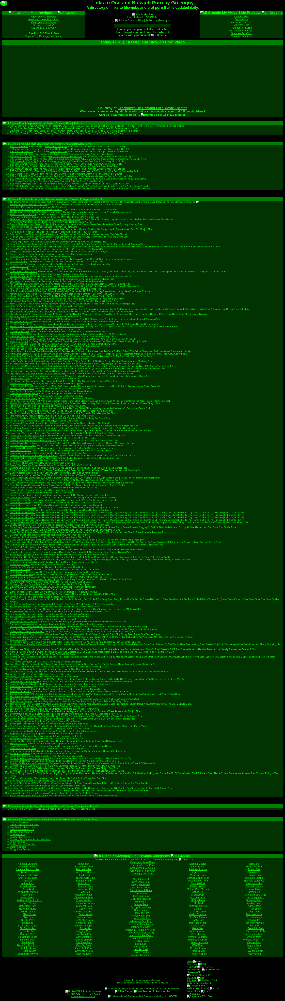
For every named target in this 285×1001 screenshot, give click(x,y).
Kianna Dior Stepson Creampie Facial (28, 354)
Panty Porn (198, 920)
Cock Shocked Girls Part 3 (22, 515)
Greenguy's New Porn (142, 865)
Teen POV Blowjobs (19, 709)
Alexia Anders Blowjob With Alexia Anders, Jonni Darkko (37, 649)
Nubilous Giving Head (20, 251)
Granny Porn (141, 904)
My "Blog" (192, 977)
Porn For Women (198, 931)
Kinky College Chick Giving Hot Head (28, 344)
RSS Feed (192, 980)
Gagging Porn (83, 931)
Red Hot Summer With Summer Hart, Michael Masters (36, 209)
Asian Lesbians (27, 886)
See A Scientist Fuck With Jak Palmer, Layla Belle (34, 790)
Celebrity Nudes (84, 894)
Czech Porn (85, 908)
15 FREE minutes (117, 114)
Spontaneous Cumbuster (21, 736)
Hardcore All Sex (141, 915)
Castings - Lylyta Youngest (23, 535)
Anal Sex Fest (241, 16)
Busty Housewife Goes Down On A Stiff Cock (31, 549)
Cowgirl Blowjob (17, 487)
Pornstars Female (197, 939)
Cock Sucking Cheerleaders (23, 507)
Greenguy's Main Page (43, 16)
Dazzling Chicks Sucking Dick (24, 468)
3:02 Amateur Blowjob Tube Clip (25, 179)
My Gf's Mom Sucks (20, 276)
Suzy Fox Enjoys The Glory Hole (25, 716)
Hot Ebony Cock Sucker (21, 381)
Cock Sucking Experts (20, 505)
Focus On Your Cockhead (22, 411)
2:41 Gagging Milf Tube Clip (23, 161)
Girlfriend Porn (141, 896)
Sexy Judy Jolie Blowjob (21, 781)
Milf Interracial (197, 897)
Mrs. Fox (14, 289)
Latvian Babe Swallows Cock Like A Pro (29, 334)
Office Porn (199, 911)
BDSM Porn (27, 920)
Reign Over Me (17, 207)
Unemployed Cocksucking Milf (24, 681)
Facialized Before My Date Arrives (65, 156)
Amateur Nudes (27, 866)
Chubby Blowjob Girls (20, 525)
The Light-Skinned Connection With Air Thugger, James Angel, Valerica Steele (47, 326)
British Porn (84, 883)
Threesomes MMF (254, 934)
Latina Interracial (141, 938)
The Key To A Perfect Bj (21, 359)
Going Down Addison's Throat (24, 393)
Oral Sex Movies (198, 917)
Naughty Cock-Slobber (20, 269)
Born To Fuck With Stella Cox (24, 567)
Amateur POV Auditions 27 (67, 188)
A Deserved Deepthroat (21, 662)
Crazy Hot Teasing (19, 485)
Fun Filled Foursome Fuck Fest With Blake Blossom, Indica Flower (42, 401)
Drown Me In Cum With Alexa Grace (27, 435)
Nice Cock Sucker (18, 261)
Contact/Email (194, 994)
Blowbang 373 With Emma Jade (25, 584)
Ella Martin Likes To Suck (22, 425)
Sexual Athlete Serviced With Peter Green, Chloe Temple (37, 783)
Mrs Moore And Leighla (21, 286)
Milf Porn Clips (241, 24)
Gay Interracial (141, 879)
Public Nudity (198, 950)
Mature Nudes (198, 886)
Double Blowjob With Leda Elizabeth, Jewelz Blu (33, 440)
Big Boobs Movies (27, 925)
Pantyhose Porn (197, 922)
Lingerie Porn (198, 872)
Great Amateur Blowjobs (21, 391)
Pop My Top (15, 241)
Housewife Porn (142, 918)
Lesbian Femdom (140, 952)
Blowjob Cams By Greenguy (23, 128)
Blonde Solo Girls (85, 877)
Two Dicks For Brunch (20, 691)
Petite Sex (197, 928)
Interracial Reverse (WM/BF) (140, 929)
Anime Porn (27, 883)
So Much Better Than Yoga (23, 748)
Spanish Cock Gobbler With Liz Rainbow (29, 746)
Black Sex (83, 863)
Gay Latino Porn (141, 882)
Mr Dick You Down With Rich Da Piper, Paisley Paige (35, 291)
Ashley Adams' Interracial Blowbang (27, 631)
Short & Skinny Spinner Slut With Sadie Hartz (32, 773)
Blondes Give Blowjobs (21, 589)
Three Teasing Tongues (21, 701)
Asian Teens (27, 897)
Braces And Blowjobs (20, 564)
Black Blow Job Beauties (22, 604)
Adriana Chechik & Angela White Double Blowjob (33, 657)
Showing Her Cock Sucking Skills (26, 768)
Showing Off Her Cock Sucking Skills (28, 761)
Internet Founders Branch (83, 996)
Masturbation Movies (198, 877)
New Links (192, 964)
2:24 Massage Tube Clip (21, 151)
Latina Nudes (142, 941)
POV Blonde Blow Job (20, 232)
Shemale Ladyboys (254, 880)
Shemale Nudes (254, 886)
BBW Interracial (27, 908)
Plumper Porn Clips (241, 27)
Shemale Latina (254, 883)
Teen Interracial (254, 914)
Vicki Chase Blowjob (20, 679)
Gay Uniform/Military (141, 890)
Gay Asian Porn (83, 939)
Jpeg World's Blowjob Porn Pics (25, 827)
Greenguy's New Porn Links (43, 19)
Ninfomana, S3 (17, 256)
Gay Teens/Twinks (141, 887)
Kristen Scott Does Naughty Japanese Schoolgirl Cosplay (37, 339)
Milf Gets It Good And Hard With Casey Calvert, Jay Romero (39, 311)
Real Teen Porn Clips (241, 30)
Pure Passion (16, 217)
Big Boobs (27, 922)
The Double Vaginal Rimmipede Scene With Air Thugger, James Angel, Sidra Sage (49, 202)
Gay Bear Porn (84, 942)
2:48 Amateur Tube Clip (21, 169)
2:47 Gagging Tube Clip (21, 159)
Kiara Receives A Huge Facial (24, 349)
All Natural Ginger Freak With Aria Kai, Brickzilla (33, 642)
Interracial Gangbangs (141, 924)
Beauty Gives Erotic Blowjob (23, 621)
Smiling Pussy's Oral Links (23, 844)
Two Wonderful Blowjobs (21, 686)
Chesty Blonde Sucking (21, 530)
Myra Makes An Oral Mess (22, 274)
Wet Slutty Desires (59, 154)
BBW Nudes (29, 914)
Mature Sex (198, 891)
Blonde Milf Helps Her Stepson (24, 592)
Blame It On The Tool (20, 597)
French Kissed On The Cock (23, 406)
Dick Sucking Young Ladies (23, 445)
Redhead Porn (254, 866)
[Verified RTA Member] (152, 991)
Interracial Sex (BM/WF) (141, 932)
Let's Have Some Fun (20, 329)
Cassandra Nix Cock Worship (24, 537)
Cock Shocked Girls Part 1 (22, 517)
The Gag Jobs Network (21, 832)
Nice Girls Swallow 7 (64, 164)
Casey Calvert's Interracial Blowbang (27, 540)
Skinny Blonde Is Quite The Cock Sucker (29, 758)
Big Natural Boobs (27, 936)
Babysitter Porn (27, 905)
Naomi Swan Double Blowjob (23, 271)
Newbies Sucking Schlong (22, 264)
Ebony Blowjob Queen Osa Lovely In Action (31, 430)
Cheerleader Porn (83, 897)
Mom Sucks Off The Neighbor (24, 299)
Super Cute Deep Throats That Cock (27, 719)
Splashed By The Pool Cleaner (24, 738)
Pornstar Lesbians (198, 936)
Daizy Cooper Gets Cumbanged (25, 478)
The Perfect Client (58, 151)
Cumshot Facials (85, 903)
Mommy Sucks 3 (61, 161)
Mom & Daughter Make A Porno (25, 303)
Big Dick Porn (27, 934)
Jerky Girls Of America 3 (69, 183)
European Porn (84, 917)
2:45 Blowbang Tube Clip (22, 166)
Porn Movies (198, 934)
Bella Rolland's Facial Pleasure (24, 619)
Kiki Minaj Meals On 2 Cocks (24, 346)
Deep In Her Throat (19, 463)
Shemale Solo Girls (255, 894)
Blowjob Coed (16, 577)
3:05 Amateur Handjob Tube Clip (25, 183)
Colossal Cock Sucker (20, 492)
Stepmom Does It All (20, 733)
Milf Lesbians (198, 900)
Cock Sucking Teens (20, 497)
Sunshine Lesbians (241, 36)
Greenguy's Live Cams (43, 22)
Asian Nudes (29, 889)
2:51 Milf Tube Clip (19, 176)
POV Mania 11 (53, 171)
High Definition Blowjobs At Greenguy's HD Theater (34, 126)
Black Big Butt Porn (27, 945)
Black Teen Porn (84, 866)
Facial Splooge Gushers (21, 421)
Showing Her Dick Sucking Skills (25, 766)
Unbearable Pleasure (20, 684)
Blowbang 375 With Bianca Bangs (26, 587)
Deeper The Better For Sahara (24, 465)
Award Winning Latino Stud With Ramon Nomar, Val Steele (38, 626)
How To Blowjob (56, 159)
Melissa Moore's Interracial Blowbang (27, 319)
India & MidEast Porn (140, 921)
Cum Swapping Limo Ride (69, 179)
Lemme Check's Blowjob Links (24, 824)
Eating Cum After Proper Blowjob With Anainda (32, 433)
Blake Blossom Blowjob (21, 599)
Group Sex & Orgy (141, 907)
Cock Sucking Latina (20, 502)
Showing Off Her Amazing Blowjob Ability (29, 763)
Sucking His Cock (18, 723)
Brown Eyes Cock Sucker (22, 554)
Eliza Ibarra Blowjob (19, 428)
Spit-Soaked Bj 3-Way (20, 741)
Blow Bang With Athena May (23, 582)
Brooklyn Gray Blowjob (21, 559)
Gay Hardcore (84, 953)
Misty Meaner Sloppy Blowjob (24, 309)
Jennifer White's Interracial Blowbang (27, 368)
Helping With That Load (21, 383)
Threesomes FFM (255, 931)
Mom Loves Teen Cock (21, 301)
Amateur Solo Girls (27, 875)
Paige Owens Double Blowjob (24, 246)
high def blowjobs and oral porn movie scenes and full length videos (158, 111)
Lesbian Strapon (198, 869)
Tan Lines (256, 908)
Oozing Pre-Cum (18, 249)
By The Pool (16, 547)
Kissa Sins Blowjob (19, 341)
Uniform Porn (254, 936)
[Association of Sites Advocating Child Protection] (142, 988)
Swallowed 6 (55, 181)
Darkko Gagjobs (17, 473)
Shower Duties (17, 771)
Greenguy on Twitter (142, 873)
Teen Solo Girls (256, 928)
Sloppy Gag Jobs (18, 756)
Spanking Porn (254, 900)
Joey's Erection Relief (20, 366)
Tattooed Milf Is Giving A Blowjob (25, 711)
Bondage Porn (84, 880)
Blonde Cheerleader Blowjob (23, 594)
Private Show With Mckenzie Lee (26, 222)
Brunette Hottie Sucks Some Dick (26, 552)
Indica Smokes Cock (20, 378)
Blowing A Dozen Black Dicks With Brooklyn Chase (34, 579)
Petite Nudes (198, 925)
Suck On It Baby (18, 133)
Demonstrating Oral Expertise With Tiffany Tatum (33, 455)
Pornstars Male (199, 942)
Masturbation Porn (198, 880)
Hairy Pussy (140, 910)
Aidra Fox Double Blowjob (22, 652)
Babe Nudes (29, 903)
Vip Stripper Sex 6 (59, 166)
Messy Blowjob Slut (19, 316)
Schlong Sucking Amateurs (23, 793)
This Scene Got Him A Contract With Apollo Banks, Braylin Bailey (41, 704)
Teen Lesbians (254, 917)
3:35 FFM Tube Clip (19, 186)
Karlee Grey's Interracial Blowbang (26, 361)
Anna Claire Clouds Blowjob (23, 634)
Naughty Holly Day (19, 266)
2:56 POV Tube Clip (19, 171)
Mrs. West (15, 281)
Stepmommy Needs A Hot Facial (25, 731)
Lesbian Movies (197, 863)
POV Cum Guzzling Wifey (22, 229)
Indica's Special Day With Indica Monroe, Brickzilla (34, 376)
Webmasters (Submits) (198, 988)
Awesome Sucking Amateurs (23, 624)
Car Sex (85, 891)
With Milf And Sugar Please (58, 176)
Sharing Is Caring (18, 778)
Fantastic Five (17, 418)
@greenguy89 (193, 972)
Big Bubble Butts (28, 931)
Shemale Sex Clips (241, 33)
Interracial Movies (140, 926)
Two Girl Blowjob (18, 689)
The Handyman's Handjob (22, 388)
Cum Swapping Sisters (57, 186)
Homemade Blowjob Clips (22, 829)
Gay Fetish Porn (84, 950)
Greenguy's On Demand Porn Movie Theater (152, 108)
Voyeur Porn (254, 945)
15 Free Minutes (157, 126)
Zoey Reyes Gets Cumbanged (24, 664)
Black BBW (27, 942)
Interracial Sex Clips (241, 22)
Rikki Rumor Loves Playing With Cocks (29, 204)
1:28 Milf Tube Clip (19, 146)
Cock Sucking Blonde (20, 510)
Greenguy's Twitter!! (43, 25)
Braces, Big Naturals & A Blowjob (26, 562)
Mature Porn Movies (198, 889)
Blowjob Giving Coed (20, 569)
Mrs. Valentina (17, 284)
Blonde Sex (84, 875)
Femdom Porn (84, 922)
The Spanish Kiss (18, 743)
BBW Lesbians (29, 911)
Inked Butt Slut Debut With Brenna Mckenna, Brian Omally (38, 373)
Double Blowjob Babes (20, 443)
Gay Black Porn (83, 948)
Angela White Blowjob (20, 637)
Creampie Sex (84, 900)
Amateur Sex (28, 872)
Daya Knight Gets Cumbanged (24, 470)
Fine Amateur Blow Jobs (21, 416)
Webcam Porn (255, 950)
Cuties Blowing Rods (20, 480)
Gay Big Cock (83, 945)
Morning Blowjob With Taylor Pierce (27, 294)
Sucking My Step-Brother (22, 721)
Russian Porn (255, 872)
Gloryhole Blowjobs (140, 898)
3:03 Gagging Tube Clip (21, 181)
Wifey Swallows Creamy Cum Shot (26, 671)
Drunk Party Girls (83, 911)
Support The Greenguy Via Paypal (43, 36)
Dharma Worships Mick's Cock (24, 453)
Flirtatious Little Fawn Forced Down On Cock (31, 413)
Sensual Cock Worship (21, 785)
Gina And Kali (16, 396)
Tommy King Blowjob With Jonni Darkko (29, 694)
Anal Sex (27, 880)
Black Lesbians (27, 948)
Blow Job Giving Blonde (21, 574)
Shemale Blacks (254, 877)
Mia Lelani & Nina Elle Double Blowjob (28, 314)
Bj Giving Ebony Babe (20, 606)
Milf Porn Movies (198, 905)
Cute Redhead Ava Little (21, 482)
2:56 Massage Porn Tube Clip (24, 174)
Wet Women (254, 953)
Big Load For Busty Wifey (22, 609)
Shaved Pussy (256, 875)
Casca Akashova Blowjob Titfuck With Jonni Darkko (35, 542)
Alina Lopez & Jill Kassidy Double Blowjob (30, 644)
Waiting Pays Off (18, 674)
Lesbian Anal (141, 949)
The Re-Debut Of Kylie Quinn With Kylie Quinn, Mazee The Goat (41, 212)
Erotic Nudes (86, 914)
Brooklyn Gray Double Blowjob (24, 557)
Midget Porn (197, 894)
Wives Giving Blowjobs (21, 669)
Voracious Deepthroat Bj (21, 676)
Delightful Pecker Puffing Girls (24, 458)
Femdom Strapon (83, 925)
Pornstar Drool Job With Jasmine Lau (28, 234)
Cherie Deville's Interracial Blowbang (27, 532)
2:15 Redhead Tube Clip (21, 154)
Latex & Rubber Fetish (141, 935)
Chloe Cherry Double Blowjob (24, 527)
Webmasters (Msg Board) (199, 983)
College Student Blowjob (21, 495)
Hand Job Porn (141, 912)
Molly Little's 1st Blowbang (22, 306)
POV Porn (197, 945)
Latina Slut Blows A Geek (22, 336)
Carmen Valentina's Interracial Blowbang (29, 544)
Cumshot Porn (84, 905)
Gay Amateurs (84, 936)
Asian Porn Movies (27, 891)
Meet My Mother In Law (21, 321)
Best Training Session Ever (23, 614)
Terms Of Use (193, 991)
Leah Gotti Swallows (19, 331)
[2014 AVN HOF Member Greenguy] (83, 991)
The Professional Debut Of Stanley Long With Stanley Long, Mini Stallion (45, 219)
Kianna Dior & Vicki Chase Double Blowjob (30, 351)
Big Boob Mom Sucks (20, 611)
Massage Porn (198, 875)
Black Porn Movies (27, 953)
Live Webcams (194, 969)
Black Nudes (29, 950)
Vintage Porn (254, 942)
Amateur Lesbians (27, 863)
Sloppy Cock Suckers (20, 849)
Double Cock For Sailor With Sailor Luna (29, 438)
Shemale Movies (254, 889)
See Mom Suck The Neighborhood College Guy (32, 788)
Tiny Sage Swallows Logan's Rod (26, 696)
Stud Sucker (16, 726)
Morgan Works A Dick (20, 296)
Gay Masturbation (140, 884)
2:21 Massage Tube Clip (21, 149)
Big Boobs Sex (28, 928)
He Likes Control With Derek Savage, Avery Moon (34, 386)
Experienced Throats (20, 423)
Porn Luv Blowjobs (19, 239)
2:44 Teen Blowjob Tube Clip (23, 164)
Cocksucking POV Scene (22, 500)
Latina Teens (141, 946)
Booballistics (241, 19)
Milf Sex (197, 908)
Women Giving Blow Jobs (22, 666)
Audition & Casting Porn (29, 900)
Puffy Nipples (199, 953)
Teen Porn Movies (254, 922)
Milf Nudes (199, 903)
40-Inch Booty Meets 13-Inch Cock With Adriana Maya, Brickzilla (41, 408)
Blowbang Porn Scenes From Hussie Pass (30, 131)
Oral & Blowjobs (197, 914)
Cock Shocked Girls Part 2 (22, 512)
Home (190, 961)
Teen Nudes (254, 920)
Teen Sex (254, 925)
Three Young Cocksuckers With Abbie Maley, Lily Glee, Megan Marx (42, 699)
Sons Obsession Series (56, 146)
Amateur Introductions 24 (61, 169)
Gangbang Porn (83, 934)
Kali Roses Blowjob (19, 363)
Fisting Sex (85, 928)
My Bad (59, 174)
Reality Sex (254, 863)
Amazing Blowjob (18, 639)
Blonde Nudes (83, 869)
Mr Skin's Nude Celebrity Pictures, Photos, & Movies (142, 982)
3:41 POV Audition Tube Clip (23, 188)
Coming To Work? (18, 490)
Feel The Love (57, 149)
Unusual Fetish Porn (254, 939)
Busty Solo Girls (85, 889)
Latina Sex (140, 943)
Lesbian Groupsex (141, 955)
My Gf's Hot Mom (18, 279)
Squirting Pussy (254, 903)
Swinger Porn (254, 905)
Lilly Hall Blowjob (18, 324)
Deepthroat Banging (19, 460)
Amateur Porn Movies (27, 869)
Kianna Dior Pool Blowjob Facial (25, 356)
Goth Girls (140, 901)
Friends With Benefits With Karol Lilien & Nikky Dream (36, 403)
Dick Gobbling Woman (20, 450)
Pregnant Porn (198, 948)
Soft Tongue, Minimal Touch (23, 751)
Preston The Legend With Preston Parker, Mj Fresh (34, 224)
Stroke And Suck (18, 728)
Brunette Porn (85, 886)
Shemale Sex (254, 891)
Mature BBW (198, 883)
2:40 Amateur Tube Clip (21, 156)
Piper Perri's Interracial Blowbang (25, 244)
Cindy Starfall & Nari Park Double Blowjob (30, 522)
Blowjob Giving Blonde (20, 572)
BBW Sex (27, 917)
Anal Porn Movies (27, 877)
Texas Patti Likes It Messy (23, 706)
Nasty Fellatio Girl (18, 809)
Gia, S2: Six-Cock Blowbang (23, 398)
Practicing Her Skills (19, 227)
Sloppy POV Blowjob (20, 753)
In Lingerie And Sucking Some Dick (27, 371)
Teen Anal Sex (254, 911)
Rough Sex (254, 869)
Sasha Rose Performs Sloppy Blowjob (28, 795)
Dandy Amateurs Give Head (23, 475)
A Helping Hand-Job (19, 654)
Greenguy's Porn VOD (43, 27)
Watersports (254, 948)
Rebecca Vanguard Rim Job (23, 214)
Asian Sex (27, 894)
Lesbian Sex (198, 866)
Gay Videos (140, 893)
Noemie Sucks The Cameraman (25, 254)
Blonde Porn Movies (84, 872)
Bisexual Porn (27, 939)
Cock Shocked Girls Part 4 (22, 520)
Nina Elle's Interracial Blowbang (25, 259)
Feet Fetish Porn (84, 920)
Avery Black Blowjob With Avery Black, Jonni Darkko (35, 629)
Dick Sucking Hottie (19, 448)
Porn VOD (192, 967)
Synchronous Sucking (20, 714)
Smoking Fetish (255, 897)
